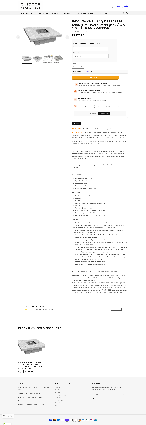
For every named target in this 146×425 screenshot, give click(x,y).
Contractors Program (85, 13)
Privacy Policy (59, 400)
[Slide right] (67, 37)
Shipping (57, 392)
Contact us (58, 397)
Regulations (58, 403)
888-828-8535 (122, 6)
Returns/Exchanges (60, 395)
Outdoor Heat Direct (75, 421)
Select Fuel (76, 52)
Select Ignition (76, 46)
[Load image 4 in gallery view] (58, 58)
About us (57, 387)
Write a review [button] (116, 310)
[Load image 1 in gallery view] (27, 58)
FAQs (56, 408)
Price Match (58, 389)
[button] (123, 13)
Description (76, 123)
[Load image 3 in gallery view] (48, 58)
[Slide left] (18, 37)
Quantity (74, 63)
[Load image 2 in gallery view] (37, 58)
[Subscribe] (123, 394)
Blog (56, 405)
